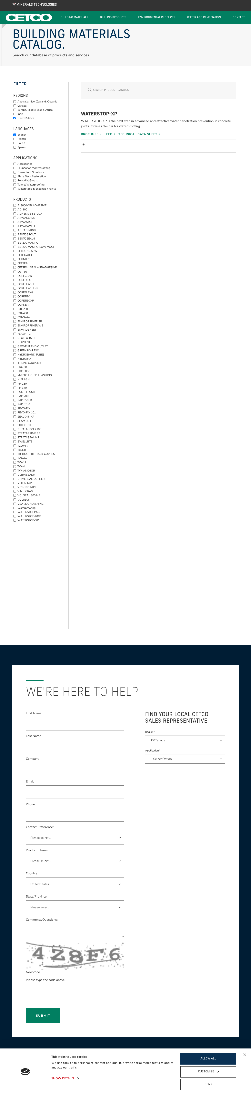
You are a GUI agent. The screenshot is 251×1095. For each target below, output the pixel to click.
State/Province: (36, 896)
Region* (150, 732)
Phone (30, 804)
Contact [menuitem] (239, 17)
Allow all (208, 1058)
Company (32, 758)
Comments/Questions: (42, 920)
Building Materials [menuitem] (74, 17)
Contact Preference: (40, 827)
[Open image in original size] (34, 4)
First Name (34, 713)
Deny (208, 1084)
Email (30, 781)
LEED (109, 134)
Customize (206, 1071)
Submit (43, 1016)
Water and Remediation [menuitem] (204, 17)
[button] (159, 144)
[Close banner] (245, 1054)
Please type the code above (45, 980)
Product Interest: (38, 850)
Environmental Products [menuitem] (156, 17)
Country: (32, 873)
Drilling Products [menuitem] (113, 17)
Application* (152, 750)
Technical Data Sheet (138, 134)
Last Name (33, 736)
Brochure (90, 134)
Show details (62, 1078)
